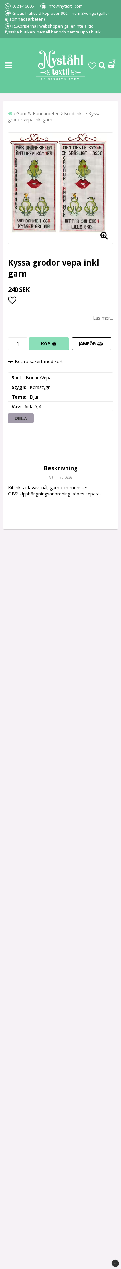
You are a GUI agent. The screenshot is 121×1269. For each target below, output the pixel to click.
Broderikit (74, 113)
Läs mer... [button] (103, 318)
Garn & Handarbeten (38, 113)
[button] (92, 65)
